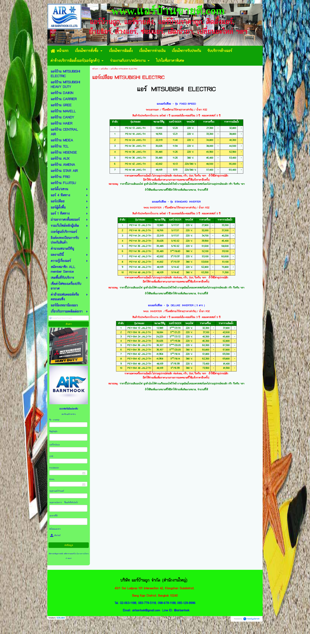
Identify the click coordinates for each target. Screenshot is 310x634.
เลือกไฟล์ (56, 535)
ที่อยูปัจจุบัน (53, 431)
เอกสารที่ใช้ (53, 515)
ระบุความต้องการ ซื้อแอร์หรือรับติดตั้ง (63, 502)
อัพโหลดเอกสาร (55, 529)
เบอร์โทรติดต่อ (54, 444)
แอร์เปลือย (104, 68)
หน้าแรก (95, 68)
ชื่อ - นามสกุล (54, 419)
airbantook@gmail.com (146, 610)
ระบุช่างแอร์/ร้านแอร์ (56, 491)
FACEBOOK (54, 467)
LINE (51, 456)
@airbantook (181, 610)
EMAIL (52, 479)
